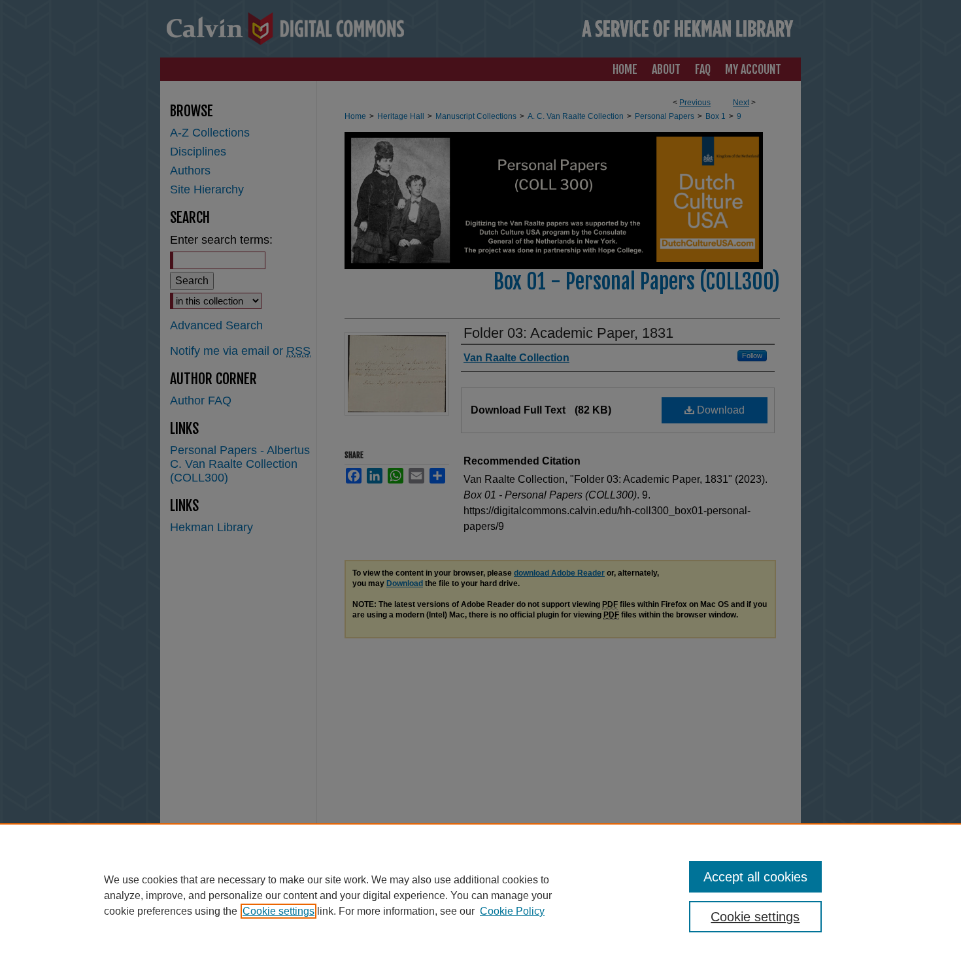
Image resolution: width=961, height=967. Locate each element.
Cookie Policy (512, 911)
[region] (480, 895)
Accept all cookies (755, 877)
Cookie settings (278, 911)
